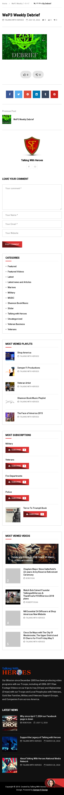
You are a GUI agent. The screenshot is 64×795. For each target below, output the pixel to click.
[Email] (35, 166)
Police (9, 492)
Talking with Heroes (17, 313)
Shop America (24, 352)
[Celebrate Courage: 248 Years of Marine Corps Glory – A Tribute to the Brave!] (32, 554)
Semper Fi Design (40, 790)
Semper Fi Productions (28, 368)
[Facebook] (28, 166)
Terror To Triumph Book (35, 508)
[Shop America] (10, 356)
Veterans (12, 329)
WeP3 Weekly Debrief (23, 119)
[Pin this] (54, 94)
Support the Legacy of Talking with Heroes (40, 737)
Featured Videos (16, 271)
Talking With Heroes (14, 20)
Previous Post (9, 111)
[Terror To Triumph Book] (13, 514)
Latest (11, 277)
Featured (12, 266)
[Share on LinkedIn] (36, 94)
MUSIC (11, 298)
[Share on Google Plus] (27, 94)
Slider (11, 308)
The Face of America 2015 (30, 413)
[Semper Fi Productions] (10, 371)
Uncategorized (15, 319)
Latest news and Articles (19, 282)
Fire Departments (14, 476)
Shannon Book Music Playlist (31, 398)
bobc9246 (30, 578)
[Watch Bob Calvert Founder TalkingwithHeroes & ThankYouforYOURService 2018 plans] (13, 597)
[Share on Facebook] (9, 94)
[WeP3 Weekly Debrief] (6, 119)
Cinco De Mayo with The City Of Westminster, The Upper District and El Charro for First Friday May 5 (40, 635)
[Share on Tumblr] (45, 94)
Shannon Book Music (18, 303)
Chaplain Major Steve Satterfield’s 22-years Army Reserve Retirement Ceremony (40, 572)
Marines (12, 287)
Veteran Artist (24, 383)
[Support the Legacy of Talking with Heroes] (9, 744)
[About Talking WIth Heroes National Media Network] (9, 765)
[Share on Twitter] (18, 94)
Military (11, 292)
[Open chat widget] (54, 783)
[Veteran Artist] (10, 386)
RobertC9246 (32, 602)
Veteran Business (16, 324)
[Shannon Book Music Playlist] (10, 401)
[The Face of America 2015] (10, 417)
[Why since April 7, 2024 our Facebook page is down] (9, 723)
